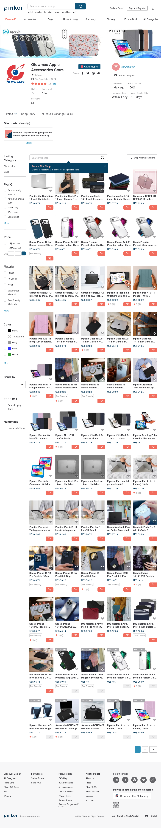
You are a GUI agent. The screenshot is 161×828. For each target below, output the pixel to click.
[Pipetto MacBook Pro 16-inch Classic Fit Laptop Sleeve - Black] (67, 182)
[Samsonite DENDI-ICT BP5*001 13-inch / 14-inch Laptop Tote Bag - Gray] (67, 278)
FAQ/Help (62, 778)
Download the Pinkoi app (134, 796)
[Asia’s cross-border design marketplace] (13, 8)
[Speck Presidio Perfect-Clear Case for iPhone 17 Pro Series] (145, 227)
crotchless (66, 11)
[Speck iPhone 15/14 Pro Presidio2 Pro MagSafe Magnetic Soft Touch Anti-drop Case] (119, 558)
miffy (75, 11)
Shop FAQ (36, 783)
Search (80, 6)
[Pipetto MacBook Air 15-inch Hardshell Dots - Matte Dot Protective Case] (93, 467)
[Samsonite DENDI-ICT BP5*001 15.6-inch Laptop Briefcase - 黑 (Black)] (93, 278)
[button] (89, 66)
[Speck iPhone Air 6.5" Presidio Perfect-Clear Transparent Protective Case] (119, 227)
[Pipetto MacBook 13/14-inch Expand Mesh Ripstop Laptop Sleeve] (93, 182)
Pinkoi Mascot (92, 791)
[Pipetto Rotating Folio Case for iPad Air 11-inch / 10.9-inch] (145, 421)
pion (50, 11)
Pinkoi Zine (9, 783)
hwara (56, 11)
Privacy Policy (65, 796)
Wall (6, 791)
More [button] (6, 223)
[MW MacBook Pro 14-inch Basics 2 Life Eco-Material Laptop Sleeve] (41, 660)
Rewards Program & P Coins (68, 805)
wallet (30, 11)
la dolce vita (40, 11)
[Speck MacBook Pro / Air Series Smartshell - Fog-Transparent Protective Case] (119, 512)
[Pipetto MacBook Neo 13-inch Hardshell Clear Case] (41, 182)
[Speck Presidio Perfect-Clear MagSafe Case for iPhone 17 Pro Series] (93, 227)
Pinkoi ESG (91, 787)
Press (88, 783)
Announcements (65, 787)
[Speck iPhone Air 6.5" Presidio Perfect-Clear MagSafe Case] (67, 227)
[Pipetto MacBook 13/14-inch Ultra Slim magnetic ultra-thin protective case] (145, 324)
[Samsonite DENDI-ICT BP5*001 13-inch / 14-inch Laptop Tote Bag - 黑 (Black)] (41, 278)
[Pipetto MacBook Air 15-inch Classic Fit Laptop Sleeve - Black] (93, 324)
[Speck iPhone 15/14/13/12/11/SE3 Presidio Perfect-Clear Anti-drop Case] (67, 609)
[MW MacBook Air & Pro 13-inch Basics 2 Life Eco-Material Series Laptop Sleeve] (145, 609)
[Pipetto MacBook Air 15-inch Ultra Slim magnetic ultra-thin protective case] (119, 324)
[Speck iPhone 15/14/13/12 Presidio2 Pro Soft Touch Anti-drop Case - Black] (145, 558)
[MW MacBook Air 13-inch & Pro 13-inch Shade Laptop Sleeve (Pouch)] (93, 609)
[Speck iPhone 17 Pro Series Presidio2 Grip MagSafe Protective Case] (41, 227)
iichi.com (90, 800)
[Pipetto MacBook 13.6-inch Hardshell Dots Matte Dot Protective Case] (67, 324)
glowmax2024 (128, 66)
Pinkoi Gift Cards (11, 787)
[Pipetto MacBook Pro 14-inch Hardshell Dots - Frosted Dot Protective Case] (67, 467)
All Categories (10, 778)
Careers (89, 796)
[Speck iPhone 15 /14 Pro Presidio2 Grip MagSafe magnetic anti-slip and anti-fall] (41, 558)
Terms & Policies (66, 791)
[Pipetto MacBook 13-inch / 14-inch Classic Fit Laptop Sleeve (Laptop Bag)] (119, 182)
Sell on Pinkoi (116, 8)
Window (7, 796)
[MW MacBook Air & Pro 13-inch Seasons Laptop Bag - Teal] (119, 609)
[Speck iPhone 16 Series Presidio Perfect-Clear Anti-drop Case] (119, 370)
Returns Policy (65, 800)
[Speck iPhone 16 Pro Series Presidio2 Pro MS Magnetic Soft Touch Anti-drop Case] (67, 370)
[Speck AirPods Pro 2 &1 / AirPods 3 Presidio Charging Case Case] (145, 512)
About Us (90, 778)
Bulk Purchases (65, 783)
